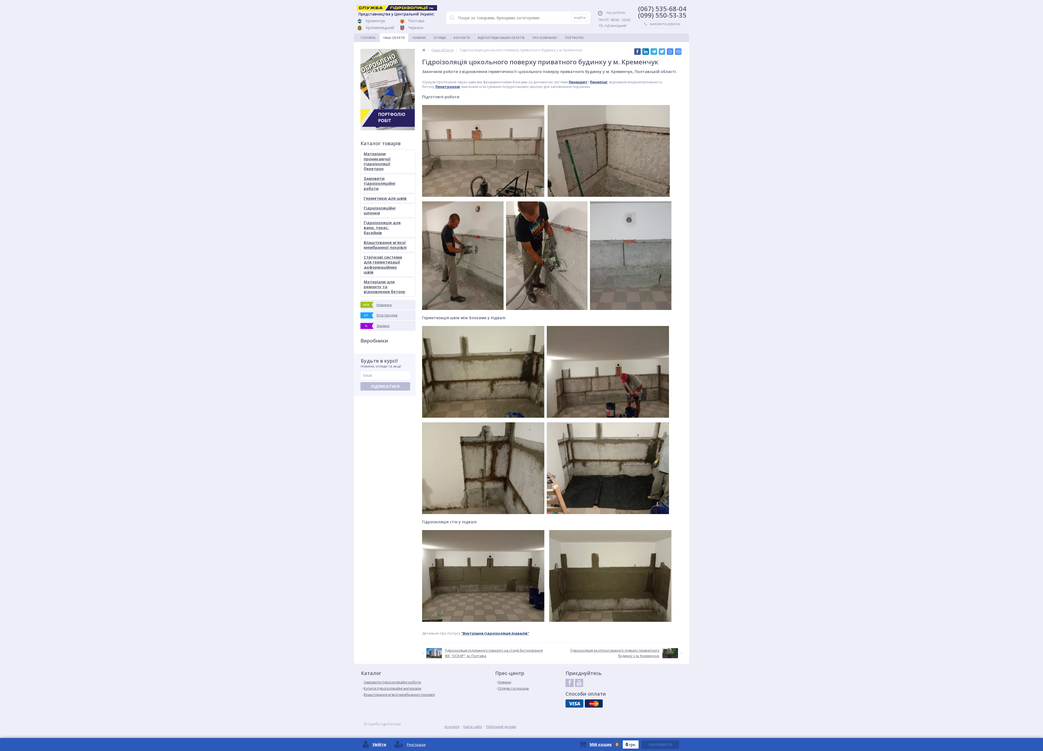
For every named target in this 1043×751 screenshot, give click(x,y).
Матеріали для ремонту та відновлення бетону (384, 286)
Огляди (439, 38)
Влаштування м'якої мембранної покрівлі (385, 245)
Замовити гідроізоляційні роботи (379, 183)
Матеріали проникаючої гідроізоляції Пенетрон (377, 161)
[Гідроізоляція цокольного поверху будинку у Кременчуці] (670, 51)
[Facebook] (570, 683)
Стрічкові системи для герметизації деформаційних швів (383, 265)
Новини (419, 38)
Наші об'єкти (394, 38)
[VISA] (574, 703)
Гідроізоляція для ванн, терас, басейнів (382, 227)
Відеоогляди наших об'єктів (501, 38)
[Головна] (423, 49)
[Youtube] (579, 683)
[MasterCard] (594, 703)
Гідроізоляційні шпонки (379, 210)
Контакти (462, 38)
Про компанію (544, 38)
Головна (368, 38)
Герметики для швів (385, 198)
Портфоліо (574, 38)
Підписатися (385, 386)
